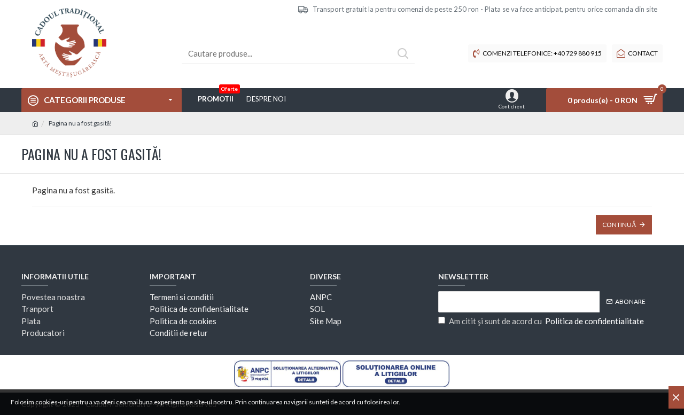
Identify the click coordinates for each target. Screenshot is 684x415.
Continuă (619, 225)
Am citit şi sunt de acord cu (546, 321)
